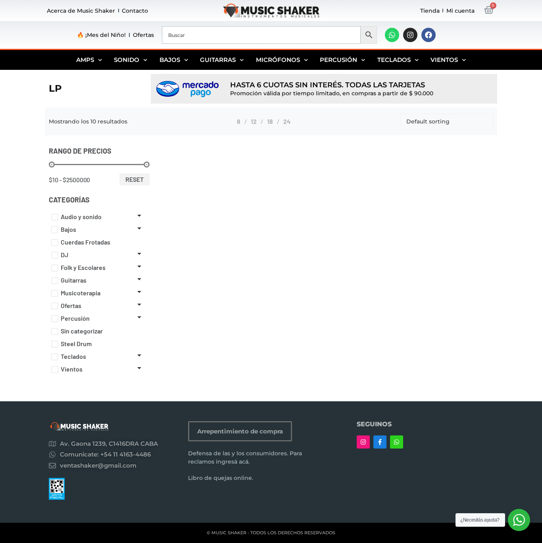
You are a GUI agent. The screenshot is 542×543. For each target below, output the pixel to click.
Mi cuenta (460, 10)
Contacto (135, 10)
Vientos (444, 60)
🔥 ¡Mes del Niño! (101, 35)
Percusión (338, 60)
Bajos (170, 60)
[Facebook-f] (379, 442)
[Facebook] (428, 35)
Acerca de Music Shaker (81, 10)
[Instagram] (410, 35)
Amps (85, 60)
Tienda (430, 10)
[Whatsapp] (392, 35)
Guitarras (218, 60)
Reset (134, 179)
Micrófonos (278, 60)
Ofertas (143, 35)
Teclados (394, 60)
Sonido (126, 60)
